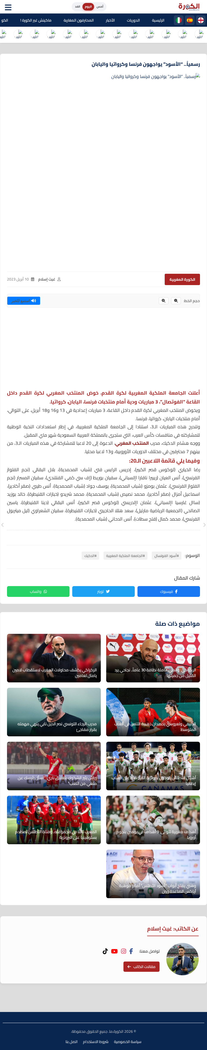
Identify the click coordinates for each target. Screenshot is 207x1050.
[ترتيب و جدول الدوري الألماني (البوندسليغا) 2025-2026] (117, 34)
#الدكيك (90, 555)
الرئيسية (158, 20)
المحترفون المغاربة (79, 20)
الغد (77, 6)
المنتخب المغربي (132, 443)
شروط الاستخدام (96, 1042)
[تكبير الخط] (163, 300)
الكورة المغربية (182, 279)
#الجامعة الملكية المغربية (125, 555)
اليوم (88, 6)
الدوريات (133, 20)
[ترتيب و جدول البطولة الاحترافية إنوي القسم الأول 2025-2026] (199, 34)
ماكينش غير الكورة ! (35, 20)
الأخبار (110, 20)
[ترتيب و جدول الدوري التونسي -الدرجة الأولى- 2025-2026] (18, 34)
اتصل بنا (71, 1042)
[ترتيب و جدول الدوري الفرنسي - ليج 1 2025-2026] (150, 34)
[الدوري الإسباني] (190, 20)
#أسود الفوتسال (166, 555)
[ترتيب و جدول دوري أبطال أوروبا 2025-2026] (100, 34)
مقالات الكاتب (144, 966)
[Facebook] (131, 951)
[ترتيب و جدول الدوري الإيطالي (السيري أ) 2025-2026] (166, 34)
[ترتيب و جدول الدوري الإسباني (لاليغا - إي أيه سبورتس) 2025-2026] (182, 34)
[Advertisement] (103, 351)
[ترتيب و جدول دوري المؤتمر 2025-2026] (67, 34)
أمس (99, 6)
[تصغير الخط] (176, 300)
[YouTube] (114, 951)
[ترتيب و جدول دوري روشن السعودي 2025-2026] (51, 34)
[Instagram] (123, 951)
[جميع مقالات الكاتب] (182, 959)
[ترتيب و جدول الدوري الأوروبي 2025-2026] (84, 34)
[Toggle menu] (9, 6)
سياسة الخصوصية (128, 1042)
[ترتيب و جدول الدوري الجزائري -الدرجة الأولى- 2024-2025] (34, 34)
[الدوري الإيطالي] (179, 20)
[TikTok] (105, 951)
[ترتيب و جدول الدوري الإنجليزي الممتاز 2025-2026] (133, 34)
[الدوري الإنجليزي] (201, 20)
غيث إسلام (46, 279)
